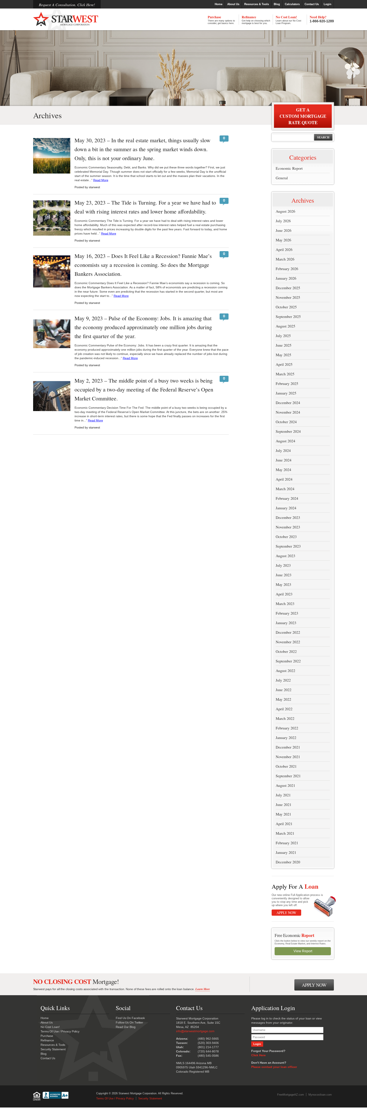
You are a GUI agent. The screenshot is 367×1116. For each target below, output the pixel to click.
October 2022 (286, 651)
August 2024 (285, 440)
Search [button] (323, 137)
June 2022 (283, 689)
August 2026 (285, 211)
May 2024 (283, 469)
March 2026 (285, 259)
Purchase (221, 19)
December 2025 (288, 287)
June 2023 (283, 574)
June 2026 (283, 230)
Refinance (256, 19)
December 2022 (288, 632)
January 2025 (286, 393)
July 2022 (283, 680)
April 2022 (284, 708)
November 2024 (288, 412)
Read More (100, 180)
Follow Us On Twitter (129, 1022)
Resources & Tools (256, 4)
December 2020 (288, 861)
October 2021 (286, 766)
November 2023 (288, 527)
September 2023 (288, 546)
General (282, 177)
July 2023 (283, 565)
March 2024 (285, 488)
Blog (277, 4)
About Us (233, 4)
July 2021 (283, 794)
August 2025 (285, 326)
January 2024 (286, 507)
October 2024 (286, 421)
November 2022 (288, 641)
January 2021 (286, 852)
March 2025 (285, 373)
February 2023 (287, 613)
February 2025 (287, 383)
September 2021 (288, 775)
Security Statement (53, 1049)
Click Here (258, 1055)
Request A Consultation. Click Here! (67, 4)
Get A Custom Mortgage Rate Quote (302, 116)
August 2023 (285, 555)
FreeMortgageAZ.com (290, 1094)
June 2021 (283, 804)
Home (218, 4)
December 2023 (288, 517)
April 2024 (284, 479)
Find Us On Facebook (130, 1018)
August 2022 (285, 670)
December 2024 (288, 402)
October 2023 (286, 536)
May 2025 (283, 354)
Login (327, 4)
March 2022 (285, 718)
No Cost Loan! (288, 19)
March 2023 (285, 603)
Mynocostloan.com (320, 1094)
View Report (303, 951)
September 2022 (288, 660)
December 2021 (288, 747)
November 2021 (288, 756)
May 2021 (283, 814)
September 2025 (288, 316)
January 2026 (286, 278)
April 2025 (284, 364)
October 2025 (286, 306)
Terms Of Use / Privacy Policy (60, 1031)
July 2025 (283, 335)
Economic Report (289, 168)
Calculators (292, 4)
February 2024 (287, 498)
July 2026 (283, 220)
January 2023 (286, 622)
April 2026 (284, 249)
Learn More (202, 989)
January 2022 (286, 737)
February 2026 (287, 268)
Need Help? (322, 18)
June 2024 (283, 460)
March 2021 (285, 833)
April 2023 (284, 593)
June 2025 (283, 345)
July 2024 (283, 450)
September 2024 (288, 431)
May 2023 (283, 584)
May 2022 (283, 699)
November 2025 (288, 297)
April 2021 (284, 823)
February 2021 (287, 842)
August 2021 (285, 785)
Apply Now (286, 912)
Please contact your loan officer (274, 1067)
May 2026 (283, 239)
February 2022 (287, 727)
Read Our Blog (126, 1027)
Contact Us (312, 4)
